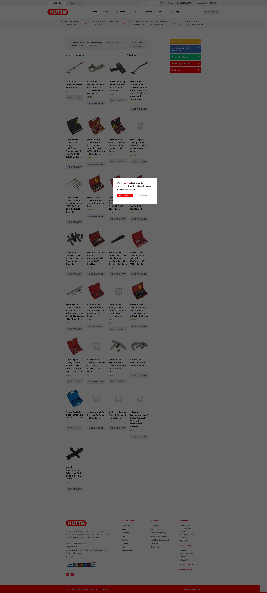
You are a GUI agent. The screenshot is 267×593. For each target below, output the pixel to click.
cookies (127, 183)
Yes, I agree (125, 195)
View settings (142, 195)
